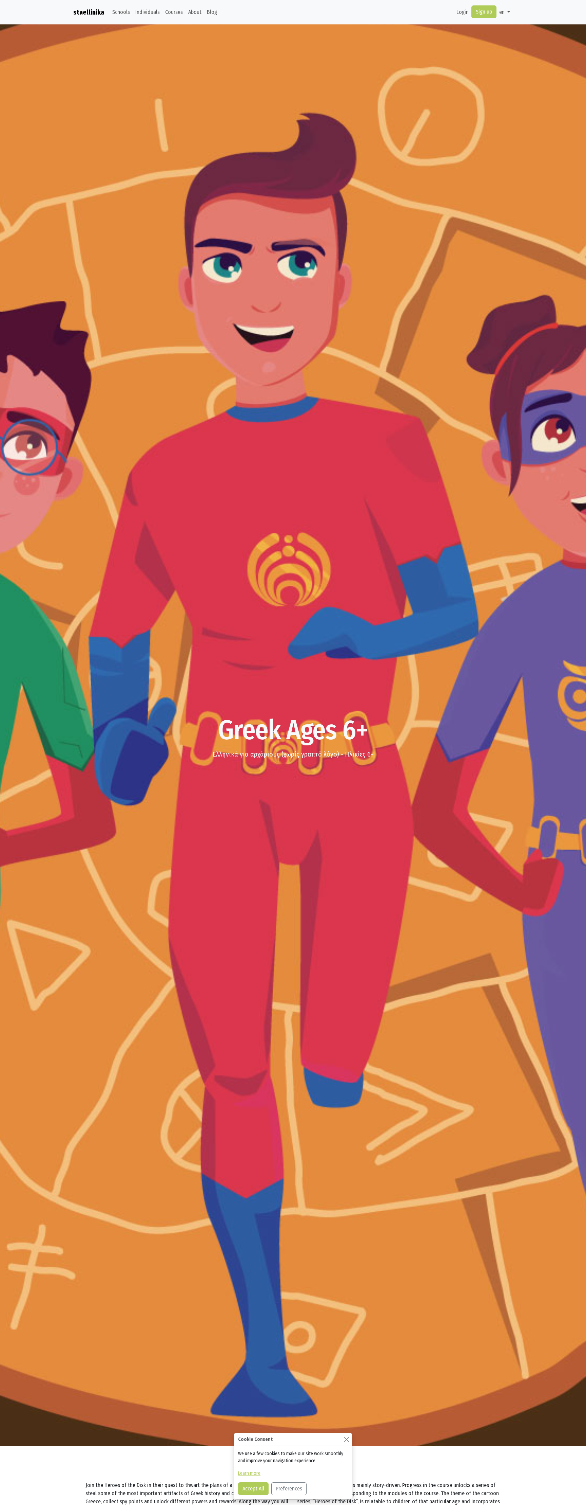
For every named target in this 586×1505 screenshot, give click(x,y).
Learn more (249, 1473)
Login (462, 12)
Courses (174, 12)
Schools (121, 12)
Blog (212, 12)
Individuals (147, 12)
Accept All (253, 1488)
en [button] (502, 12)
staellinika (88, 12)
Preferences (289, 1488)
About (194, 12)
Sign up (484, 11)
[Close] (346, 1439)
